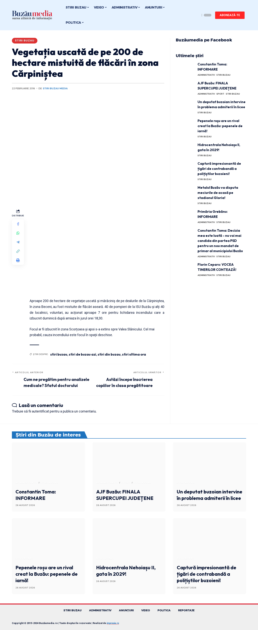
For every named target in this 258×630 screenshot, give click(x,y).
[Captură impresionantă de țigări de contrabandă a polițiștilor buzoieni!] (185, 168)
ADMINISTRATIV (206, 75)
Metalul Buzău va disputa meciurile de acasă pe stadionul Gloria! (218, 192)
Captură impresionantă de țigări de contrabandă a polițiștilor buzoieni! (219, 168)
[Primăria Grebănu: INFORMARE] (185, 216)
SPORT (220, 93)
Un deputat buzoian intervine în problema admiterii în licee (209, 495)
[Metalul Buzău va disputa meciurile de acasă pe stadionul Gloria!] (185, 192)
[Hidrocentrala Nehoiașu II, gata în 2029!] (185, 149)
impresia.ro (113, 623)
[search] (196, 15)
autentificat (40, 411)
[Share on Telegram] (17, 242)
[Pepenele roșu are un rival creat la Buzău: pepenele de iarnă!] (185, 125)
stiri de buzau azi (82, 354)
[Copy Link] (17, 251)
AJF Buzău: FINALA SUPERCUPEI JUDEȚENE (124, 495)
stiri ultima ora (134, 354)
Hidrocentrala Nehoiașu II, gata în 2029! (126, 570)
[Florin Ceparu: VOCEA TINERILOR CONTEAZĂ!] (185, 269)
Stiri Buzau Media (55, 88)
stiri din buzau (109, 354)
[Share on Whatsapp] (17, 233)
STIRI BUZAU (24, 40)
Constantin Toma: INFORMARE (35, 495)
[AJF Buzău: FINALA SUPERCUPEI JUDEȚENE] (185, 88)
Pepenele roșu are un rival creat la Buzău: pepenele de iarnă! (220, 126)
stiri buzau (58, 354)
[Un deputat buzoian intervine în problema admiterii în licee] (185, 106)
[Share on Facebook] (17, 224)
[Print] (17, 260)
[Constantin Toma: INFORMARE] (185, 69)
